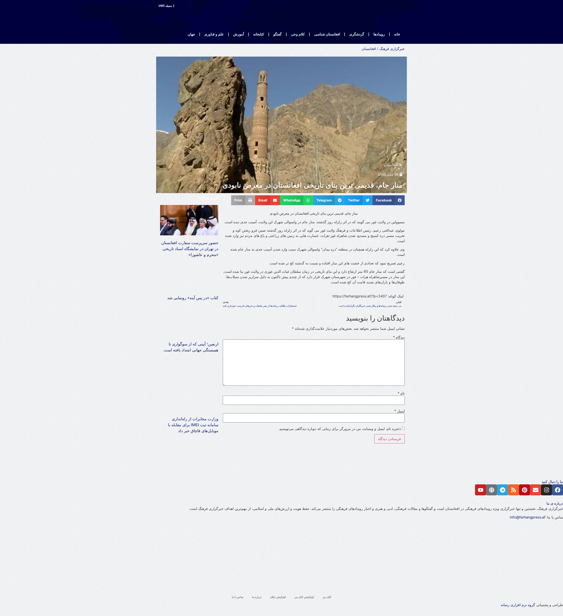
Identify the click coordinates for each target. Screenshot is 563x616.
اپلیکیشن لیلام (278, 597)
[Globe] (491, 489)
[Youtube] (480, 489)
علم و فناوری (214, 34)
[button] (389, 200)
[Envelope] (535, 489)
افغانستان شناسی (327, 34)
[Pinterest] (524, 489)
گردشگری (356, 34)
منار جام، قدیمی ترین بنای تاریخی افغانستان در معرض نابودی (312, 185)
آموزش (238, 34)
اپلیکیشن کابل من (304, 597)
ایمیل (399, 411)
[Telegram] (502, 489)
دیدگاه (399, 337)
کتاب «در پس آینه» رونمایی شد (192, 297)
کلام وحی (298, 34)
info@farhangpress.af (527, 517)
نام (401, 393)
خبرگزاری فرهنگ (392, 48)
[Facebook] (557, 489)
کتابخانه (258, 34)
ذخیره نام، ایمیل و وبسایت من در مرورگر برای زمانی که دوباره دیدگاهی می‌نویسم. (340, 428)
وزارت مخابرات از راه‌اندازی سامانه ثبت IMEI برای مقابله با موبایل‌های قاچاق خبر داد (193, 425)
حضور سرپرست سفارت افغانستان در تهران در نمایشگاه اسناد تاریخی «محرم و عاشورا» (189, 248)
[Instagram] (546, 489)
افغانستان (369, 48)
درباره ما (256, 597)
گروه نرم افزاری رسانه (518, 605)
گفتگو (277, 34)
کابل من (327, 597)
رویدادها (379, 34)
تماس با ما (237, 597)
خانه (397, 34)
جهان (191, 34)
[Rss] (513, 489)
